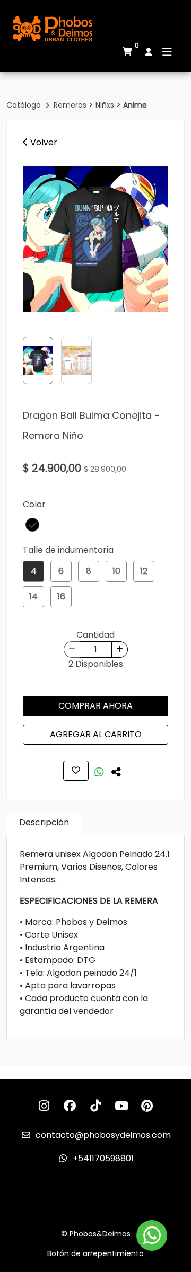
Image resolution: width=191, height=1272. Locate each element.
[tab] (44, 824)
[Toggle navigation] (167, 52)
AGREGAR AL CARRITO (96, 734)
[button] (32, 525)
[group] (95, 239)
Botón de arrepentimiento (95, 1253)
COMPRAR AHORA (95, 706)
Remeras (71, 105)
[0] (127, 52)
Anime (135, 105)
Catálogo (24, 105)
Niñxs (106, 105)
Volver (42, 142)
